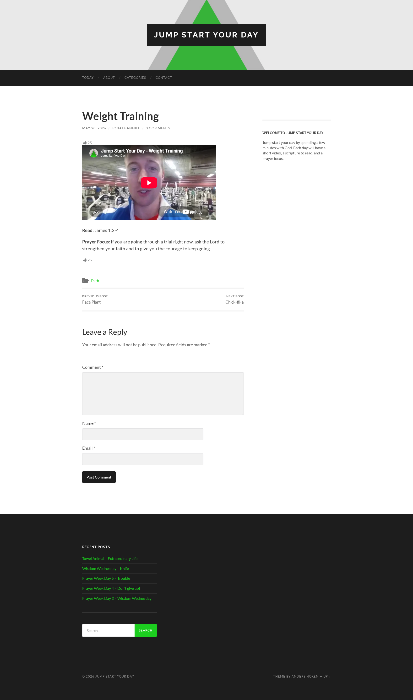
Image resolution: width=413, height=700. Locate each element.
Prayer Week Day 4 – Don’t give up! (111, 588)
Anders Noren (305, 676)
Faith (95, 281)
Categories (135, 77)
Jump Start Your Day (206, 34)
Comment (92, 367)
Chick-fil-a (234, 299)
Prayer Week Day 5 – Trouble (106, 578)
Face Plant (95, 299)
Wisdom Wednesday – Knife (105, 568)
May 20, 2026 (94, 128)
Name (89, 423)
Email (88, 448)
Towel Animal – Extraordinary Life (109, 558)
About (109, 77)
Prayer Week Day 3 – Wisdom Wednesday (117, 598)
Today (88, 77)
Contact (164, 77)
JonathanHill (126, 128)
